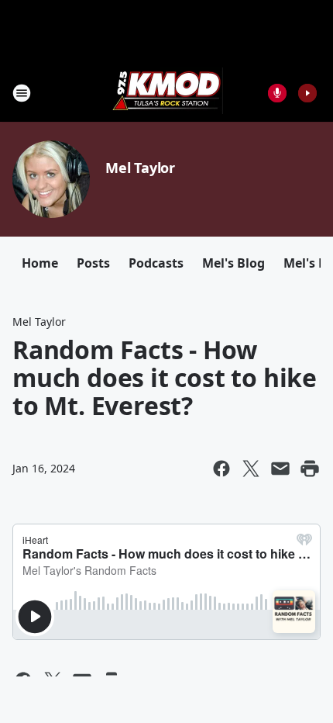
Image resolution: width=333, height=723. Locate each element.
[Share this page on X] (251, 468)
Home (40, 263)
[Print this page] (310, 468)
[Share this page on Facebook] (221, 468)
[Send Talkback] (277, 93)
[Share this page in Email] (280, 468)
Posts (93, 263)
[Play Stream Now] (307, 93)
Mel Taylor (140, 167)
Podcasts (156, 263)
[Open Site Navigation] (21, 93)
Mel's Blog (233, 263)
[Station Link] (166, 92)
